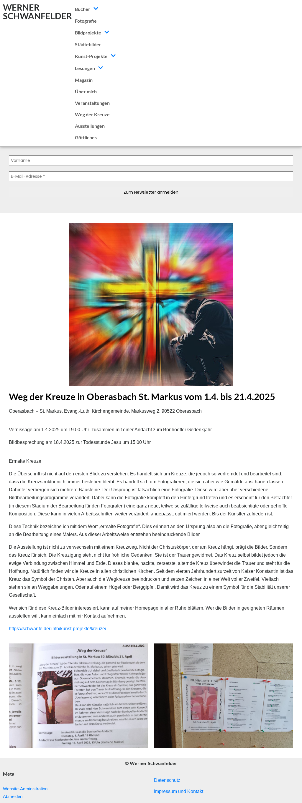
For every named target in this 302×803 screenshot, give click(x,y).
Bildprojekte (88, 32)
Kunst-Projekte (91, 56)
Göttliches (86, 137)
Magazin (84, 80)
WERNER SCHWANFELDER (37, 11)
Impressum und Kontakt (178, 791)
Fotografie (86, 21)
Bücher (82, 9)
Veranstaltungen (92, 103)
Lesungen (85, 68)
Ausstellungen (90, 126)
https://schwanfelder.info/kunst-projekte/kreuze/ (57, 628)
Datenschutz (167, 780)
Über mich (86, 91)
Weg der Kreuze (92, 114)
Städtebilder (88, 44)
